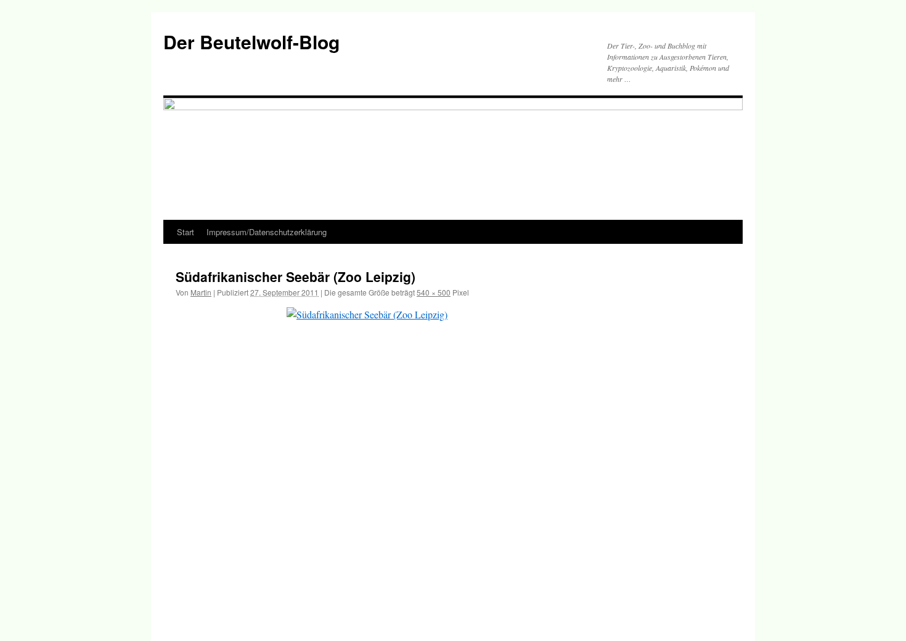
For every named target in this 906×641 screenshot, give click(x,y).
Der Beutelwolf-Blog (251, 41)
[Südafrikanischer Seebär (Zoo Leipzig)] (453, 461)
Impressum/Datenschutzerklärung (266, 232)
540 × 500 (434, 292)
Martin (200, 292)
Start (185, 232)
